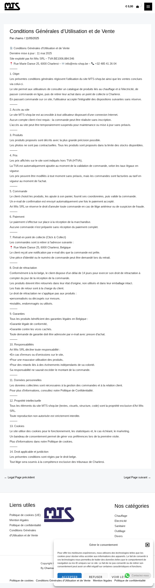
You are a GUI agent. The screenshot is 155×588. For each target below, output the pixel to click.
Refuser (95, 577)
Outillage (120, 531)
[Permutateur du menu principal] (148, 7)
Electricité (121, 520)
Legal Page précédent (19, 477)
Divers (119, 536)
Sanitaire (120, 526)
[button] (147, 545)
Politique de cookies (21, 580)
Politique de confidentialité (25, 525)
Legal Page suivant (137, 477)
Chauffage (121, 515)
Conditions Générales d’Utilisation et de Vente (63, 580)
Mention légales (19, 520)
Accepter (70, 577)
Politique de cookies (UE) (25, 515)
